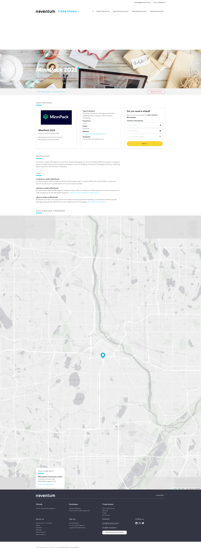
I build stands (74, 523)
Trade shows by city (103, 11)
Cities (104, 513)
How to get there (58, 91)
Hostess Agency (75, 508)
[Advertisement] (100, 32)
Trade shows (107, 504)
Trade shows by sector (139, 11)
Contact (39, 527)
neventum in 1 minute (44, 523)
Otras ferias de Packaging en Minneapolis (84, 193)
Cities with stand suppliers (45, 508)
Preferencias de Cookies (114, 532)
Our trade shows (108, 508)
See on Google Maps (46, 484)
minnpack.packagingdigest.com (94, 134)
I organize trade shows (77, 527)
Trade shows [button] (67, 11)
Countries (106, 515)
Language (160, 495)
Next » (144, 143)
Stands (39, 504)
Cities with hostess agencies (79, 510)
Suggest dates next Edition (92, 78)
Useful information (44, 91)
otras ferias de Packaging (96, 202)
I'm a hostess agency (77, 525)
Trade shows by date (157, 11)
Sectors (105, 510)
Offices (39, 530)
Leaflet (175, 489)
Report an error (156, 91)
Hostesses (73, 504)
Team (38, 525)
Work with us (40, 534)
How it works (41, 532)
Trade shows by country (121, 11)
